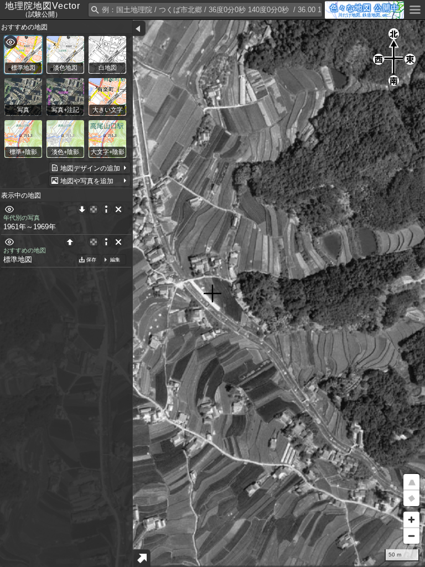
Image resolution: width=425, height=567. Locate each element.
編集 (115, 259)
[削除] (118, 209)
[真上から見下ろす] (411, 482)
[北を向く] (411, 498)
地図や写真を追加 (86, 181)
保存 (91, 259)
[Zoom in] (411, 520)
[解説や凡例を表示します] (106, 209)
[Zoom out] (411, 536)
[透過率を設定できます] (93, 209)
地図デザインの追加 (90, 168)
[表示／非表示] (9, 209)
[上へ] (70, 242)
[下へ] (82, 209)
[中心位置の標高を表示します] (142, 558)
